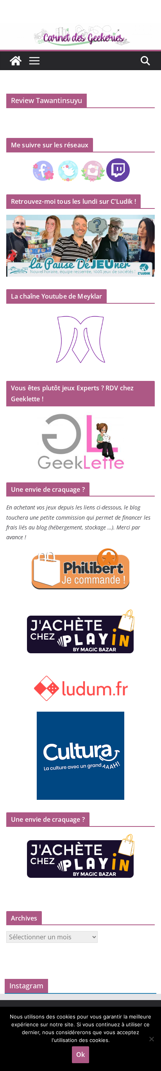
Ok (80, 1054)
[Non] (151, 1039)
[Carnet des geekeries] (80, 28)
